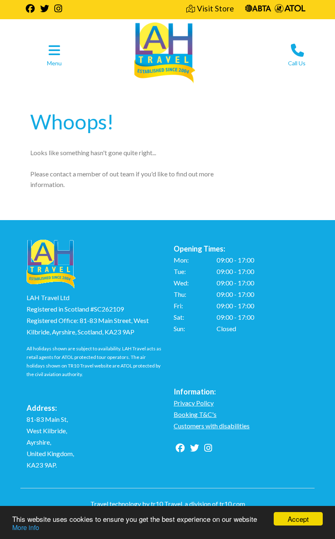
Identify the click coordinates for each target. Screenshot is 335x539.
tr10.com (232, 504)
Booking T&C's (195, 414)
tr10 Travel (166, 504)
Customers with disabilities (212, 426)
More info (25, 527)
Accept (298, 519)
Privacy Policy (194, 403)
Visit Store (215, 8)
